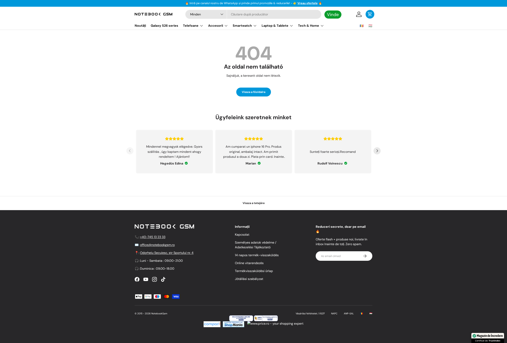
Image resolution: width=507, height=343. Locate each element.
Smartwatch (242, 26)
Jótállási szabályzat (249, 279)
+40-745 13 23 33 (152, 237)
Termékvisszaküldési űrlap (254, 271)
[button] (370, 14)
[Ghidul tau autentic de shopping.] (212, 323)
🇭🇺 (370, 26)
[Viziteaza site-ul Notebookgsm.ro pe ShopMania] (233, 323)
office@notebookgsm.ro (157, 245)
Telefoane (190, 26)
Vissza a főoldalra (253, 92)
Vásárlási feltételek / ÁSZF (310, 313)
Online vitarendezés (249, 263)
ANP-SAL (349, 313)
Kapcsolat (242, 234)
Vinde (333, 14)
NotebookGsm (159, 313)
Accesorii (215, 26)
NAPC (334, 313)
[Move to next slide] (377, 151)
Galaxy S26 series (164, 26)
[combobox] (253, 14)
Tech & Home (308, 26)
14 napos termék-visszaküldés (257, 255)
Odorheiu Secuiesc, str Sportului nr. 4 (166, 253)
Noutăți (140, 26)
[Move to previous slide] (130, 151)
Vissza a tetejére (254, 203)
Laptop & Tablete (275, 26)
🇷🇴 (362, 26)
